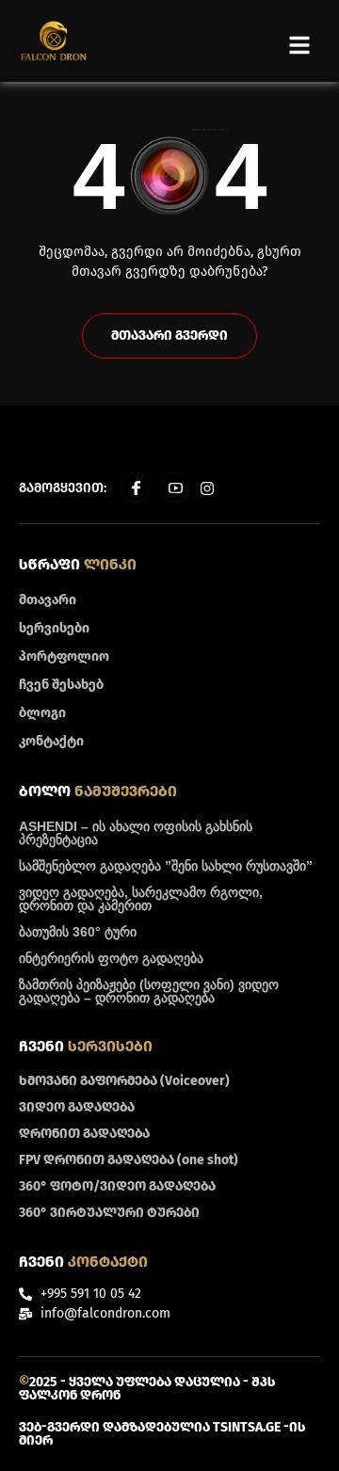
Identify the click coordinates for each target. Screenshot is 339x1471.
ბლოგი (42, 713)
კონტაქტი (51, 741)
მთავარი (47, 600)
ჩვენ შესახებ (61, 685)
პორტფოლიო (64, 656)
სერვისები (54, 628)
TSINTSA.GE (247, 1427)
